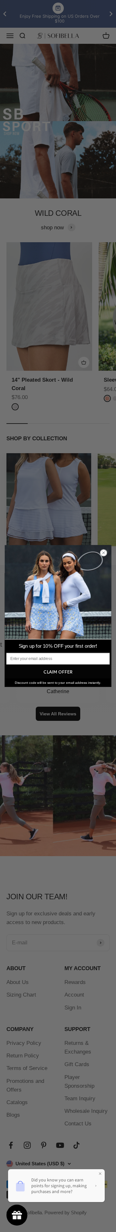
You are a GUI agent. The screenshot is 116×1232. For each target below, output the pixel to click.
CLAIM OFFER (58, 671)
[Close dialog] (103, 553)
